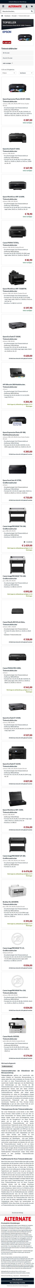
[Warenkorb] (32, 6)
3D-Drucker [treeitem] (6, 53)
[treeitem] (17, 63)
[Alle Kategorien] (3, 6)
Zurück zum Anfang (17, 1212)
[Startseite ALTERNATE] (14, 6)
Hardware (7, 16)
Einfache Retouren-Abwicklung (17, 2)
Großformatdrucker (7, 1066)
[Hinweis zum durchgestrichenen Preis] (24, 542)
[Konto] (26, 6)
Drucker (14, 16)
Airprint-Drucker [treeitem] (7, 58)
